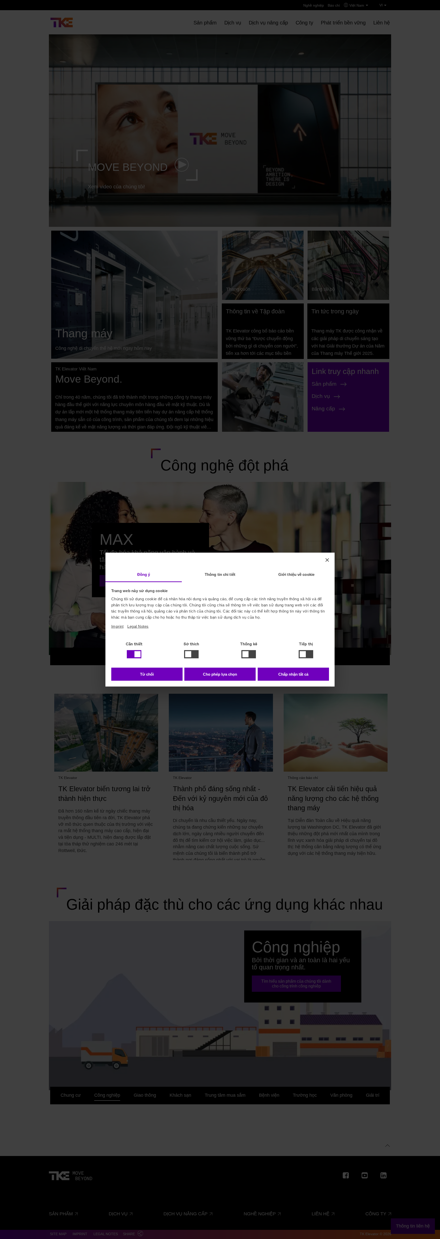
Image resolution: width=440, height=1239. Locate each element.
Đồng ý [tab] (143, 574)
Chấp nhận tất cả (293, 674)
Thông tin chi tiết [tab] (220, 574)
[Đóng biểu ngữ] (327, 560)
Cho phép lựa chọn (220, 674)
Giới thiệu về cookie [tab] (296, 574)
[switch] (191, 654)
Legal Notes (138, 626)
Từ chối (147, 674)
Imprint (117, 626)
